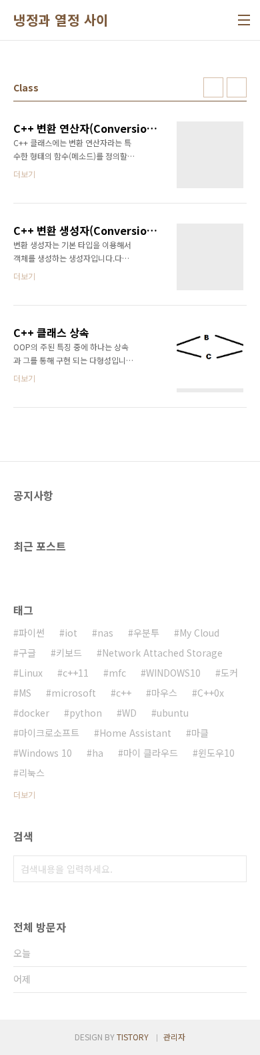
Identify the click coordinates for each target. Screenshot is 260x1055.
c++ (123, 692)
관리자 (174, 1036)
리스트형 (237, 87)
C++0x (210, 692)
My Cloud (199, 632)
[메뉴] (244, 20)
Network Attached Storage (162, 652)
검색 (233, 869)
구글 (27, 652)
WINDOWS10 (173, 672)
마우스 (164, 692)
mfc (117, 672)
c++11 (76, 672)
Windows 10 (45, 752)
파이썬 (32, 632)
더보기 (24, 794)
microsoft (73, 692)
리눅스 (32, 772)
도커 (229, 672)
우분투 (146, 632)
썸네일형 (213, 87)
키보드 (69, 652)
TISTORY (133, 1036)
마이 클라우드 (150, 752)
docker (34, 712)
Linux (31, 672)
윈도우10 (216, 752)
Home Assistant (135, 732)
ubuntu (173, 712)
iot (71, 632)
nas (105, 632)
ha (97, 752)
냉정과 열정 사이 (61, 20)
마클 (200, 732)
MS (25, 692)
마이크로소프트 (49, 732)
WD (129, 712)
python (85, 712)
